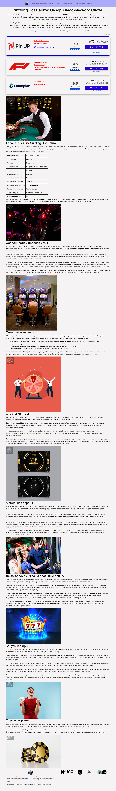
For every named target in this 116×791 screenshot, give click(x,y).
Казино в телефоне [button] (39, 3)
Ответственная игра (47, 784)
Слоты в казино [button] (85, 3)
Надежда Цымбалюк (37, 31)
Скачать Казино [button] (54, 3)
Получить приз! (97, 47)
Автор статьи (37, 784)
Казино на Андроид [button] (70, 3)
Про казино (97, 52)
